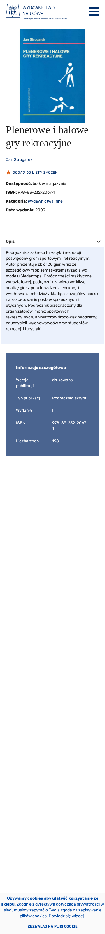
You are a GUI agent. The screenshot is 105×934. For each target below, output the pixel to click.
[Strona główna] (36, 12)
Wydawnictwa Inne (45, 201)
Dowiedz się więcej (66, 915)
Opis (10, 241)
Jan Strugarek (19, 159)
